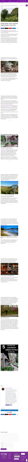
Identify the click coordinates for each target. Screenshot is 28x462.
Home (1, 5)
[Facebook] (18, 1)
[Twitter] (22, 1)
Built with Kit (9, 412)
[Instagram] (20, 1)
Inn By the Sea (11, 200)
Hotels (4, 5)
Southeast (10, 454)
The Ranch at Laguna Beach (5, 149)
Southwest (10, 458)
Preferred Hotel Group (9, 105)
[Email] (11, 404)
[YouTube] (23, 1)
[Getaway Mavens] (2, 3)
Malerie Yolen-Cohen (3, 26)
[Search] (17, 1)
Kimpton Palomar (6, 277)
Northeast (10, 453)
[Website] (10, 404)
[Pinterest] (25, 1)
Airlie (3, 319)
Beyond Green (9, 106)
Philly (11, 277)
